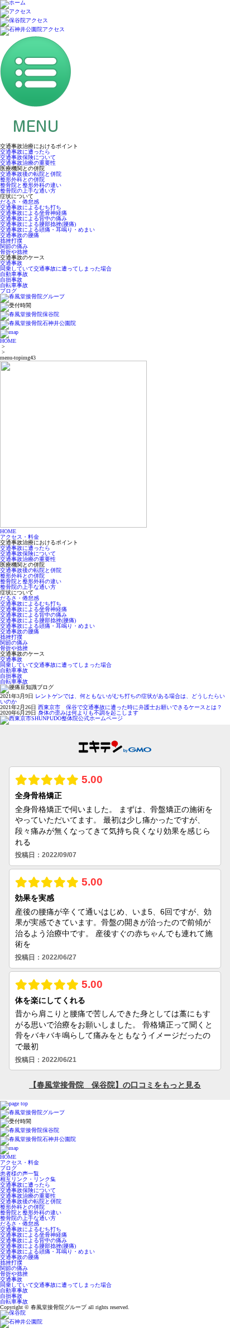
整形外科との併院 (22, 179)
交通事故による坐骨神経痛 (33, 213)
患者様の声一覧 (19, 1173)
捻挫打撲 (11, 241)
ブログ (8, 291)
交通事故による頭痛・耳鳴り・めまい (47, 230)
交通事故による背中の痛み (33, 218)
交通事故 (11, 263)
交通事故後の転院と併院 (30, 174)
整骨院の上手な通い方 (28, 191)
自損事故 (11, 280)
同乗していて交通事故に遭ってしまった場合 (56, 268)
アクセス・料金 (19, 537)
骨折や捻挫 (14, 252)
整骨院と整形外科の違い (30, 185)
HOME (8, 341)
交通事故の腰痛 (19, 235)
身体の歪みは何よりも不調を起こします (88, 713)
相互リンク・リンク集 (28, 1179)
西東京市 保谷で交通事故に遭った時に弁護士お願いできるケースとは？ (130, 707)
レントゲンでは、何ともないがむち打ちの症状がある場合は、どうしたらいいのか (112, 699)
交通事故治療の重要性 (28, 163)
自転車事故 (14, 285)
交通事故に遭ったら (25, 152)
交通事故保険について (28, 157)
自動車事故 (14, 274)
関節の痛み (14, 246)
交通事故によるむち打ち (30, 207)
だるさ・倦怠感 (19, 202)
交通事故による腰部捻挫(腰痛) (38, 224)
